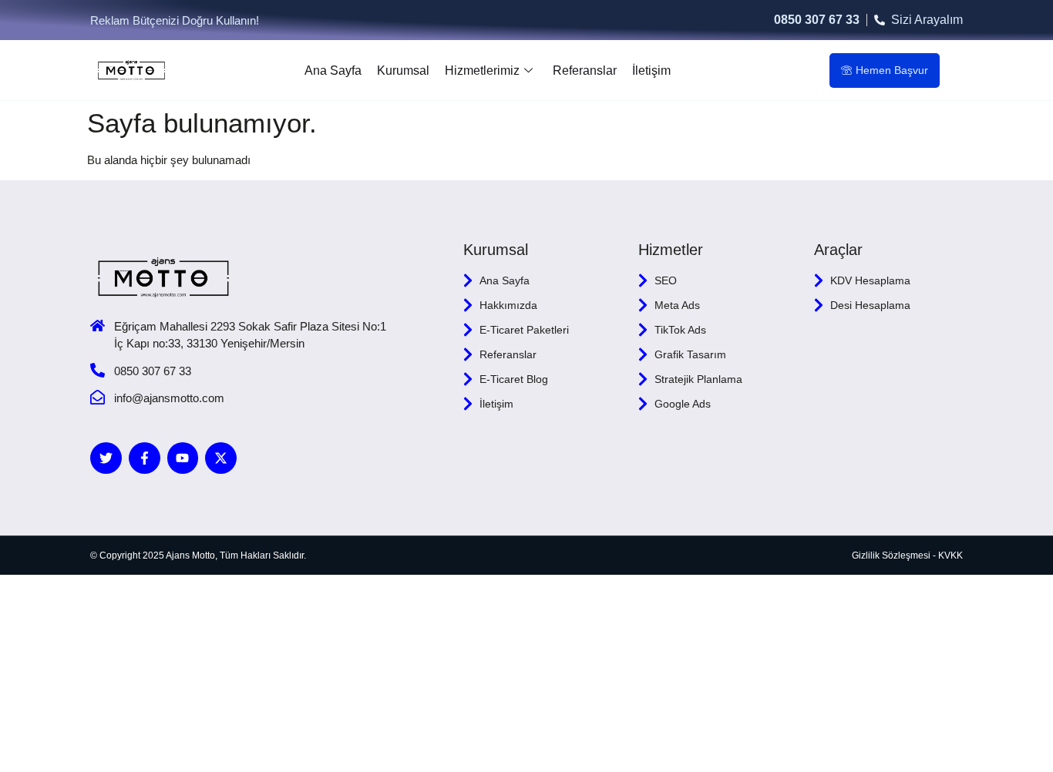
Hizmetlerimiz (482, 70)
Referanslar (585, 70)
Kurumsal (403, 70)
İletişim (651, 70)
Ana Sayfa (333, 70)
